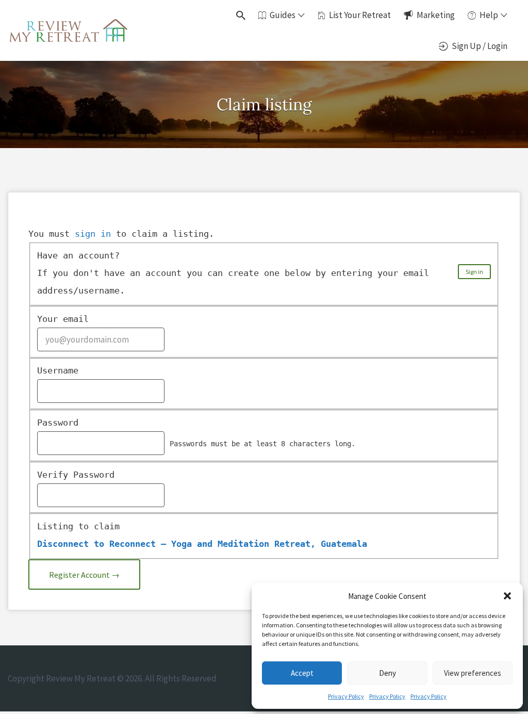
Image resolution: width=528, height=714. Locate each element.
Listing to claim (78, 526)
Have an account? (78, 255)
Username (57, 370)
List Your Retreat (360, 15)
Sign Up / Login (479, 46)
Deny (387, 673)
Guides (282, 15)
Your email (63, 319)
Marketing (436, 15)
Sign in (474, 271)
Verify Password (75, 474)
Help (489, 15)
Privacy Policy (346, 696)
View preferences (472, 673)
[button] (507, 596)
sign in (93, 234)
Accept (302, 673)
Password (57, 422)
